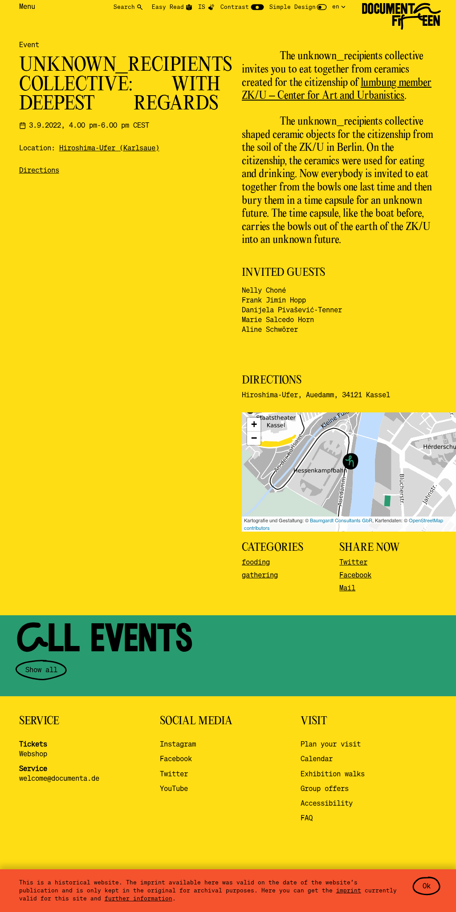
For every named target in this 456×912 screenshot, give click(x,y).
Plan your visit (331, 743)
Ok (427, 885)
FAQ (307, 817)
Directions (39, 169)
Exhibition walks (333, 773)
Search (124, 6)
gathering (260, 574)
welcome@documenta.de (59, 778)
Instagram (178, 743)
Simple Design (292, 6)
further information (138, 898)
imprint (348, 890)
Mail (347, 587)
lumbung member (396, 83)
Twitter (353, 561)
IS (201, 6)
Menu (27, 6)
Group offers (325, 788)
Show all (41, 669)
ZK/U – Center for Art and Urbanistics (323, 96)
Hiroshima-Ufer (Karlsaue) (109, 147)
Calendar (317, 758)
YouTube (174, 788)
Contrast (234, 6)
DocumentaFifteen (401, 15)
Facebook (355, 574)
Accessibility (327, 803)
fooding (256, 561)
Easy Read (168, 6)
